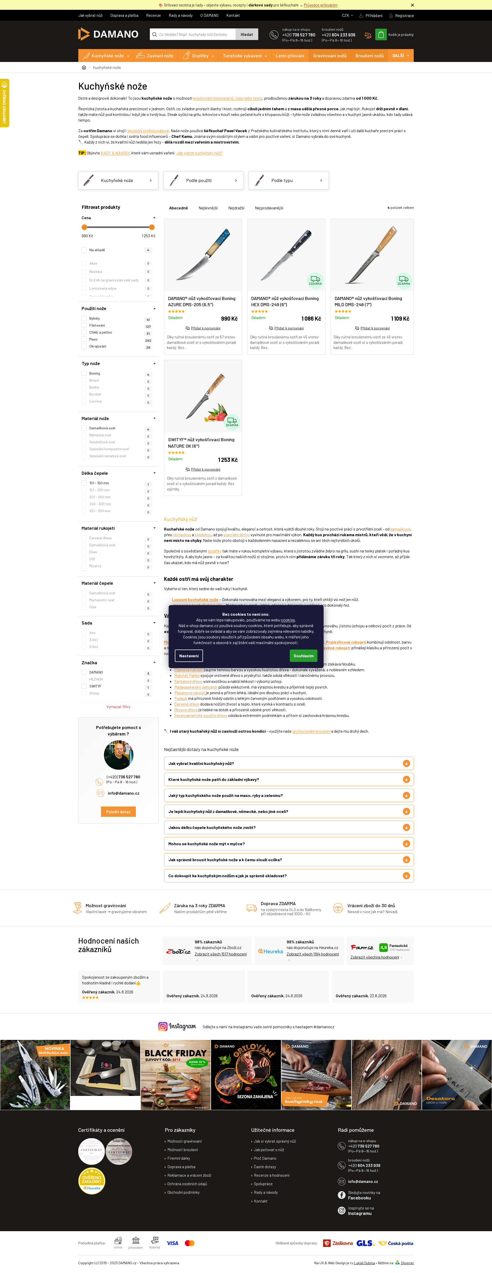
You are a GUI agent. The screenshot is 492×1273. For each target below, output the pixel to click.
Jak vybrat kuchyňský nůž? (199, 152)
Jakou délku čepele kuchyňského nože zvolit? (212, 827)
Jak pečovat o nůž (269, 1149)
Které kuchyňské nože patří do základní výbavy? (213, 779)
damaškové (400, 528)
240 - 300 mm (119, 504)
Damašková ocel (119, 593)
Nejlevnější (208, 207)
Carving (119, 401)
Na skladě (119, 250)
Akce (119, 263)
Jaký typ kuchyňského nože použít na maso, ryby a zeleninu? (225, 795)
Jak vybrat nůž (90, 15)
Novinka (119, 271)
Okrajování (119, 346)
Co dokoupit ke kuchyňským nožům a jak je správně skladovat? (227, 875)
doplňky (215, 550)
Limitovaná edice (119, 288)
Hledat (247, 34)
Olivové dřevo (186, 709)
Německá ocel (119, 435)
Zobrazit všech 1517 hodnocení (221, 953)
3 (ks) (119, 639)
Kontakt (233, 15)
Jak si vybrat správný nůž (275, 1141)
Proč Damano (265, 1158)
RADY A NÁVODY (115, 152)
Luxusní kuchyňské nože (195, 599)
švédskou (203, 534)
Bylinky (119, 318)
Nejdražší (236, 207)
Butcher (119, 394)
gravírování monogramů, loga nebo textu (227, 98)
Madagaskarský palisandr (195, 686)
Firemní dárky (178, 1158)
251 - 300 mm (119, 511)
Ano (119, 632)
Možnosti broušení (182, 1149)
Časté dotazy (265, 1166)
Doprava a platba (124, 15)
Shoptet (407, 1263)
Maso (120, 339)
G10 (119, 559)
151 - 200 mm (119, 490)
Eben (119, 552)
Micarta (119, 566)
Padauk (181, 698)
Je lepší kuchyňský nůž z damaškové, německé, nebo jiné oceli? (228, 811)
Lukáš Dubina (364, 1263)
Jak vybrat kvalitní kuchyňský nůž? (201, 763)
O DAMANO (209, 15)
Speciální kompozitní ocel (119, 449)
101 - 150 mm (119, 483)
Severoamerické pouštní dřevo (200, 715)
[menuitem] (106, 55)
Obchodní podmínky (183, 1192)
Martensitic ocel (119, 600)
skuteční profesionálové (148, 130)
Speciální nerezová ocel (119, 456)
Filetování (120, 325)
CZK (346, 15)
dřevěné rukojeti (334, 647)
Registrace (404, 15)
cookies (288, 619)
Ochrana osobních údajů (187, 1183)
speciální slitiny (236, 534)
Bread (119, 380)
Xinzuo (119, 693)
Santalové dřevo (188, 681)
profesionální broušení (311, 731)
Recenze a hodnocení (272, 1175)
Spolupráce (263, 1183)
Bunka (119, 387)
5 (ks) (119, 646)
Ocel (119, 607)
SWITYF (119, 686)
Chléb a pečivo (119, 332)
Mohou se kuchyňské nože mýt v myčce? (206, 843)
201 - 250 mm (119, 497)
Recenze (153, 15)
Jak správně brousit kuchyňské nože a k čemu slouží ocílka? (225, 859)
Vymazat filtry (118, 706)
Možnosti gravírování (184, 1141)
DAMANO (119, 672)
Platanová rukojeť (190, 692)
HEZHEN (119, 679)
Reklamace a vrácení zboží (189, 1175)
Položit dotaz (118, 811)
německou (182, 534)
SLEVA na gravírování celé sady (119, 280)
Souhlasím (304, 655)
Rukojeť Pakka (187, 675)
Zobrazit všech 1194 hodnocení (313, 953)
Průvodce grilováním (321, 5)
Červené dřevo (119, 538)
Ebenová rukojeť (189, 669)
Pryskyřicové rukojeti (346, 641)
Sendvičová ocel (119, 442)
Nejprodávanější (269, 207)
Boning (119, 373)
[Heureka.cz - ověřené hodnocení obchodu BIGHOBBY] (91, 1181)
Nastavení (189, 655)
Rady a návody (181, 15)
